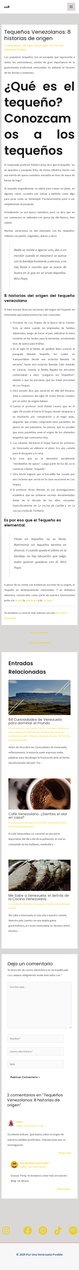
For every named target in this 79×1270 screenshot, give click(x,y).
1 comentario (15, 903)
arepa (18, 600)
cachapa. (48, 600)
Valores (33, 735)
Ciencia (41, 728)
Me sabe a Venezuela (35, 45)
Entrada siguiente (39, 642)
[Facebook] (27, 1230)
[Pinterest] (43, 1230)
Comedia (51, 728)
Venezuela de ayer (47, 735)
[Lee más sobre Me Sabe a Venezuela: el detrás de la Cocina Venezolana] (39, 875)
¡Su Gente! (31, 728)
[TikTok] (58, 1230)
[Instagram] (6, 1230)
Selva (25, 735)
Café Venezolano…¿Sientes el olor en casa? (37, 816)
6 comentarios (15, 822)
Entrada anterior (39, 632)
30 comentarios (16, 728)
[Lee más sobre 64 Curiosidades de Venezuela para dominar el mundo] (39, 697)
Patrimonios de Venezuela (40, 731)
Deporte (61, 728)
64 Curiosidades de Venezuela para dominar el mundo (35, 721)
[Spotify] (73, 1230)
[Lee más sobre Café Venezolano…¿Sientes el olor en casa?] (39, 793)
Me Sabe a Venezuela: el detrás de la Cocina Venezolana (38, 897)
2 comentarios (12, 45)
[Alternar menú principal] (71, 7)
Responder (65, 1153)
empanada (32, 600)
